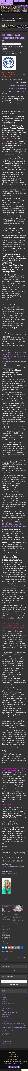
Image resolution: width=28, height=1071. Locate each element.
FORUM (3, 1006)
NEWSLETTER (22, 1)
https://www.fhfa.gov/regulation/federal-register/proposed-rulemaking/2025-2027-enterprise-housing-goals (14, 355)
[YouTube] (24, 6)
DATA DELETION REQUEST (8, 1003)
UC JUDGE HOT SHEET (7, 1043)
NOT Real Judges (5, 1019)
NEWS (3, 1010)
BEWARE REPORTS (6, 999)
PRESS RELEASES (9, 1)
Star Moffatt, (6, 52)
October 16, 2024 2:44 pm (14, 43)
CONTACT (11, 3)
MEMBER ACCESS (4, 3)
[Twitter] (21, 6)
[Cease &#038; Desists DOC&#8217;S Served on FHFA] (7, 908)
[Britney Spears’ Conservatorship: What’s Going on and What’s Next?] (7, 935)
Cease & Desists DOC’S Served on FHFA (6, 913)
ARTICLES (4, 997)
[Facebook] (19, 6)
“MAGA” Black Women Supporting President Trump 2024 (7, 957)
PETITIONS (16, 1)
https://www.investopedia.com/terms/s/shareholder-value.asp (14, 301)
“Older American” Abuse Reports (9, 1012)
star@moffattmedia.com (10, 873)
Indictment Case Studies (7, 1008)
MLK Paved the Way (6, 1014)
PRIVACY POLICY (5, 1039)
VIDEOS (3, 1045)
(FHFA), (21, 242)
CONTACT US (5, 1001)
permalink (10, 951)
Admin (5, 43)
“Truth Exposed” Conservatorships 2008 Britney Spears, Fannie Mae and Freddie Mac (17, 915)
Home (3, 18)
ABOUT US (3, 1)
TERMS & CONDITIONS (7, 1041)
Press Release (9, 18)
